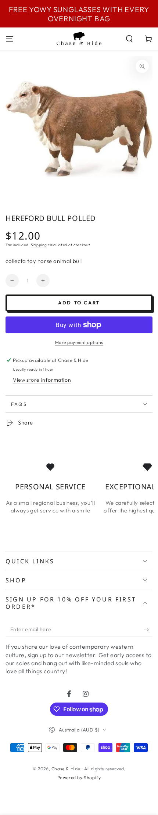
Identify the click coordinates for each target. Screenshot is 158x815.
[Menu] (9, 39)
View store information (42, 380)
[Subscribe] (148, 630)
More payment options (79, 342)
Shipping (39, 244)
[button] (129, 39)
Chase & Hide (66, 768)
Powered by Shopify (79, 777)
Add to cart (79, 302)
